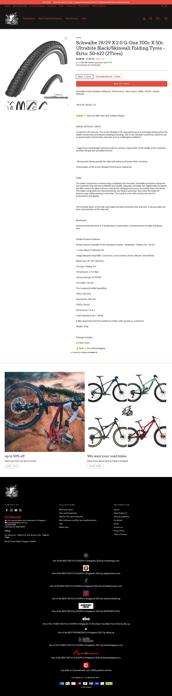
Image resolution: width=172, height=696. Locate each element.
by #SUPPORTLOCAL (110, 611)
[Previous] (6, 105)
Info (98, 65)
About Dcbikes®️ (20, 6)
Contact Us (71, 6)
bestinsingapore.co (112, 657)
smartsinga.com (111, 561)
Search (7, 6)
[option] (86, 2)
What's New (63, 527)
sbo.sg (126, 624)
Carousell (76, 670)
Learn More (95, 466)
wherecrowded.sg (111, 598)
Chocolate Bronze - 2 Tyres (108, 76)
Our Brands (52, 6)
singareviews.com (111, 573)
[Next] (66, 105)
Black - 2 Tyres (84, 76)
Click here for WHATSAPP (15, 527)
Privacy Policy (83, 6)
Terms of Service (98, 6)
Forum (61, 6)
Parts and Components (68, 513)
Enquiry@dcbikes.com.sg (17, 523)
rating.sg (110, 632)
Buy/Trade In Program (50, 18)
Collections (29, 18)
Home (78, 38)
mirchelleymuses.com (111, 586)
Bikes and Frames (66, 510)
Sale (84, 18)
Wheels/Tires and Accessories (71, 517)
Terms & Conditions (37, 6)
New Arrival (72, 18)
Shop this (11, 466)
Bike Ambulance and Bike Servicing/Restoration (77, 520)
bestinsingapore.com (113, 645)
